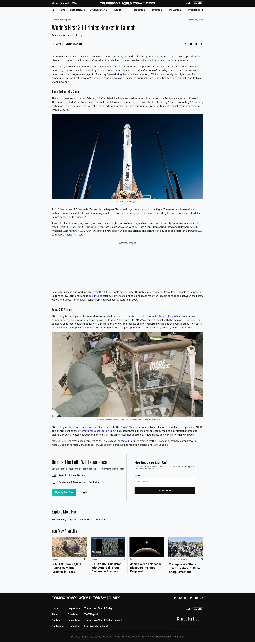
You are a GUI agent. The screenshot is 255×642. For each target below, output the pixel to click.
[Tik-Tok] (201, 598)
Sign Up (198, 3)
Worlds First (85, 519)
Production (74, 626)
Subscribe (165, 490)
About (55, 614)
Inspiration (174, 559)
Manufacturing (59, 519)
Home (62, 9)
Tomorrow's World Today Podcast (103, 620)
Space (68, 20)
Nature (184, 559)
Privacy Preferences (143, 636)
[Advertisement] (127, 265)
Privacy (126, 636)
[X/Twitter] (175, 598)
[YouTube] (196, 598)
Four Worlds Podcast (96, 626)
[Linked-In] (191, 598)
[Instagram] (185, 598)
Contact (56, 620)
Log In (188, 3)
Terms (116, 636)
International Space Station (93, 430)
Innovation (58, 19)
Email (137, 475)
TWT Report (91, 614)
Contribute (58, 626)
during (118, 74)
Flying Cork (177, 636)
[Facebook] (180, 598)
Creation (73, 614)
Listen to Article (74, 44)
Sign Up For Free (64, 492)
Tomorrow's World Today (98, 608)
